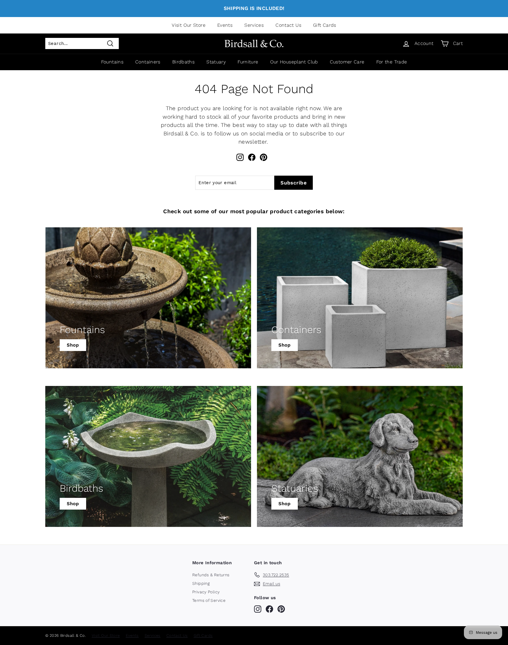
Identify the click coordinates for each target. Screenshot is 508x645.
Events (225, 25)
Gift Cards (324, 25)
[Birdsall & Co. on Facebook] (251, 157)
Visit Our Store (188, 25)
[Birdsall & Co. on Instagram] (240, 157)
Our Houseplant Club (294, 62)
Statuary (216, 62)
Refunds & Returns (210, 574)
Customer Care (347, 62)
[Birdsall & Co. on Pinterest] (263, 157)
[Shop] (148, 297)
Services (254, 25)
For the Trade (391, 62)
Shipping (201, 583)
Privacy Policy (206, 591)
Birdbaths (183, 62)
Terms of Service (208, 600)
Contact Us (288, 25)
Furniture (248, 62)
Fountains (112, 62)
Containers (148, 62)
